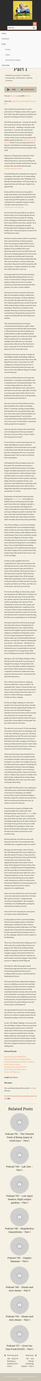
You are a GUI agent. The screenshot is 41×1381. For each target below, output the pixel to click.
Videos (7, 55)
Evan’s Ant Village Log (12, 1072)
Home (4, 33)
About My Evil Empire (12, 60)
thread (31, 1088)
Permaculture (20, 78)
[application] (20, 89)
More (4, 44)
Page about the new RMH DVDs (15, 1057)
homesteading (10, 78)
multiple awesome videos (13, 168)
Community (26, 75)
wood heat (8, 81)
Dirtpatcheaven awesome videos (15, 1067)
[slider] (29, 89)
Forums (7, 49)
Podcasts (5, 39)
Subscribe (6, 65)
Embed (27, 96)
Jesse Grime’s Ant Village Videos (15, 1069)
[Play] (8, 89)
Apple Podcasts (17, 101)
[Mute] (21, 90)
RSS (5, 104)
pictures (29, 813)
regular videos (18, 499)
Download (14, 96)
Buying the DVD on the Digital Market (17, 1059)
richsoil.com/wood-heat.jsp (14, 207)
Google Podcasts (29, 101)
